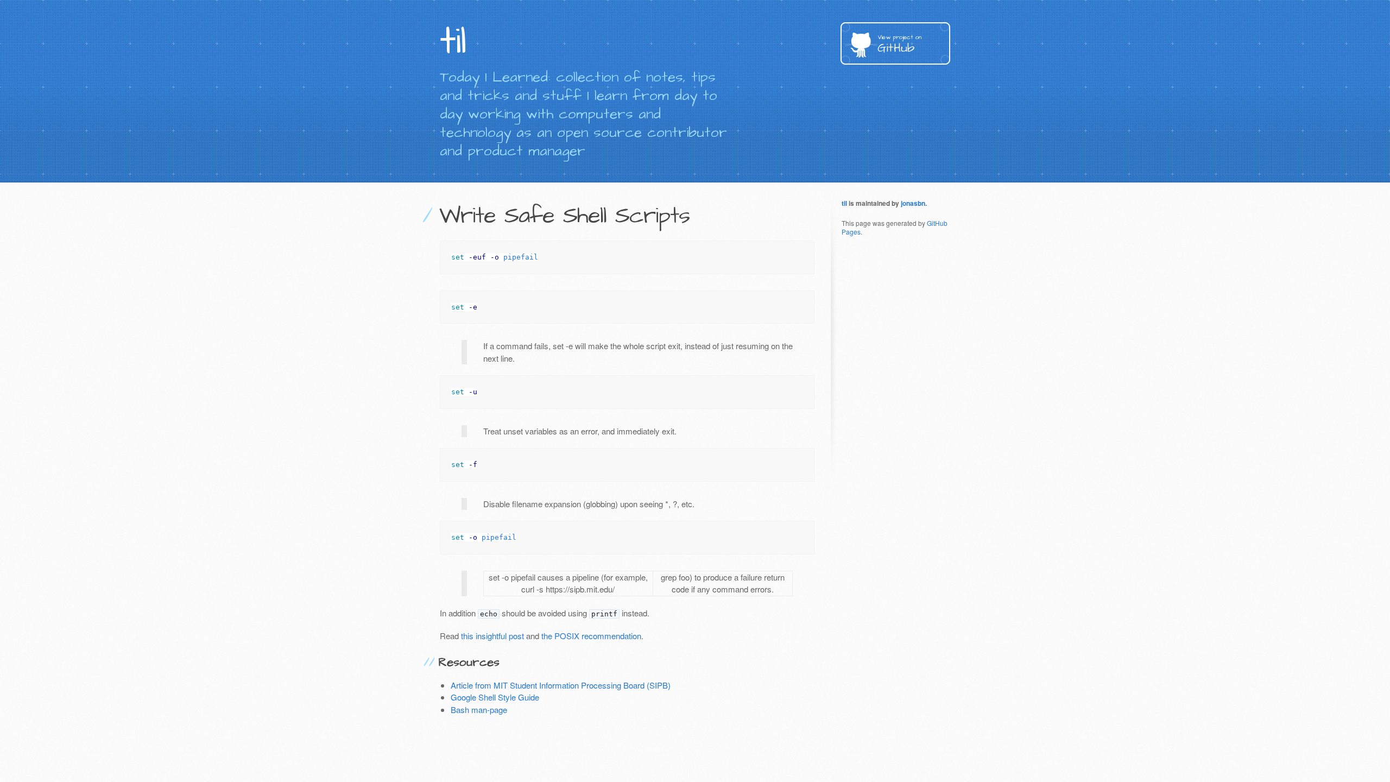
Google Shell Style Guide (495, 697)
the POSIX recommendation (591, 635)
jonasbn (913, 203)
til (844, 203)
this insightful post (492, 635)
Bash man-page (479, 709)
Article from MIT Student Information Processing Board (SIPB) (561, 685)
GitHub (899, 44)
